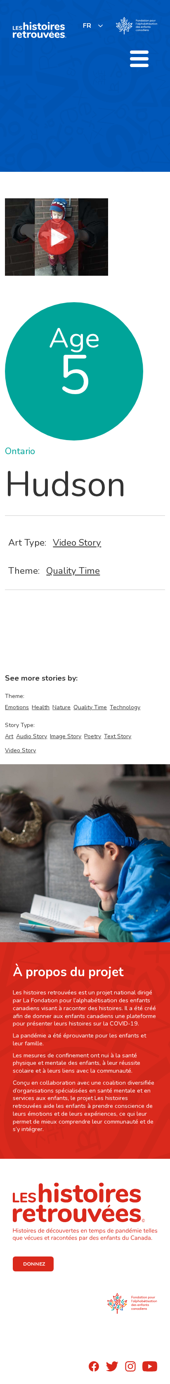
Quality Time (73, 570)
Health (41, 707)
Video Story (77, 542)
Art (9, 736)
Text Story (117, 736)
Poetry (92, 736)
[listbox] (93, 25)
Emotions (17, 707)
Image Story (65, 736)
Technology (125, 707)
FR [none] (87, 25)
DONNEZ (34, 1264)
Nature (61, 707)
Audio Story (31, 736)
